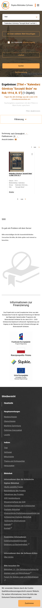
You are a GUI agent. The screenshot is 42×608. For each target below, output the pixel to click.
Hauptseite (8, 403)
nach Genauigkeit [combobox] (17, 134)
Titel (6, 448)
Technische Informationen (14, 521)
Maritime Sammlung (12, 426)
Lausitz (7, 435)
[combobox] (21, 23)
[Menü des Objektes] (32, 154)
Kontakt (7, 528)
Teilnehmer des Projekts (14, 494)
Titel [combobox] (5, 17)
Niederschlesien (10, 417)
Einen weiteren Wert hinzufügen (22, 34)
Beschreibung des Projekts (15, 491)
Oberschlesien (10, 421)
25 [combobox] (14, 136)
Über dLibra (8, 557)
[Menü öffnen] (38, 5)
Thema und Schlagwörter (14, 461)
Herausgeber (9, 466)
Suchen (21, 66)
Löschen (21, 55)
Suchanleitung (21, 72)
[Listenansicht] (15, 139)
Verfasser (8, 452)
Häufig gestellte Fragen (13, 487)
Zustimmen (29, 603)
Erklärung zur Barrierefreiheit (16, 544)
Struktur (11, 192)
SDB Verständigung (12, 498)
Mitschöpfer (9, 457)
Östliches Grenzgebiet (13, 430)
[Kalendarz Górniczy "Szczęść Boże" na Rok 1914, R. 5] (19, 162)
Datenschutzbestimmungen (15, 541)
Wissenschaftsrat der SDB (14, 502)
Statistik (7, 524)
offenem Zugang (29, 42)
